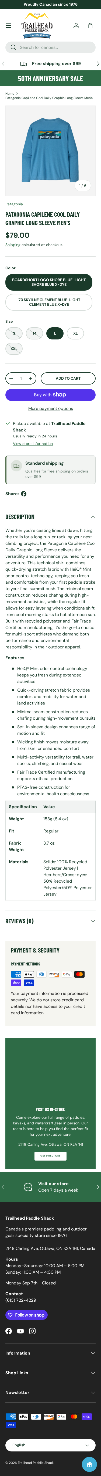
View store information (33, 443)
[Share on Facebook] (23, 493)
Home (9, 93)
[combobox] (50, 47)
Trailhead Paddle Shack (36, 1463)
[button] (90, 26)
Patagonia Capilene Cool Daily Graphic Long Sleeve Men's (49, 98)
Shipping (12, 244)
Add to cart (68, 378)
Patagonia (14, 204)
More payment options (50, 408)
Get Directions (50, 1155)
